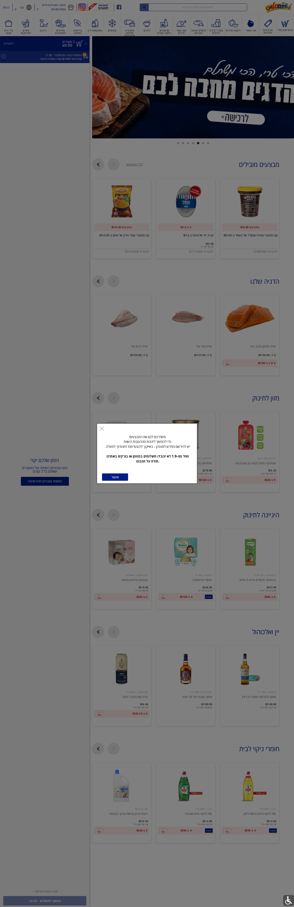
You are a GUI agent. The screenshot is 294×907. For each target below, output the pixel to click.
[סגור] (102, 429)
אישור (115, 477)
